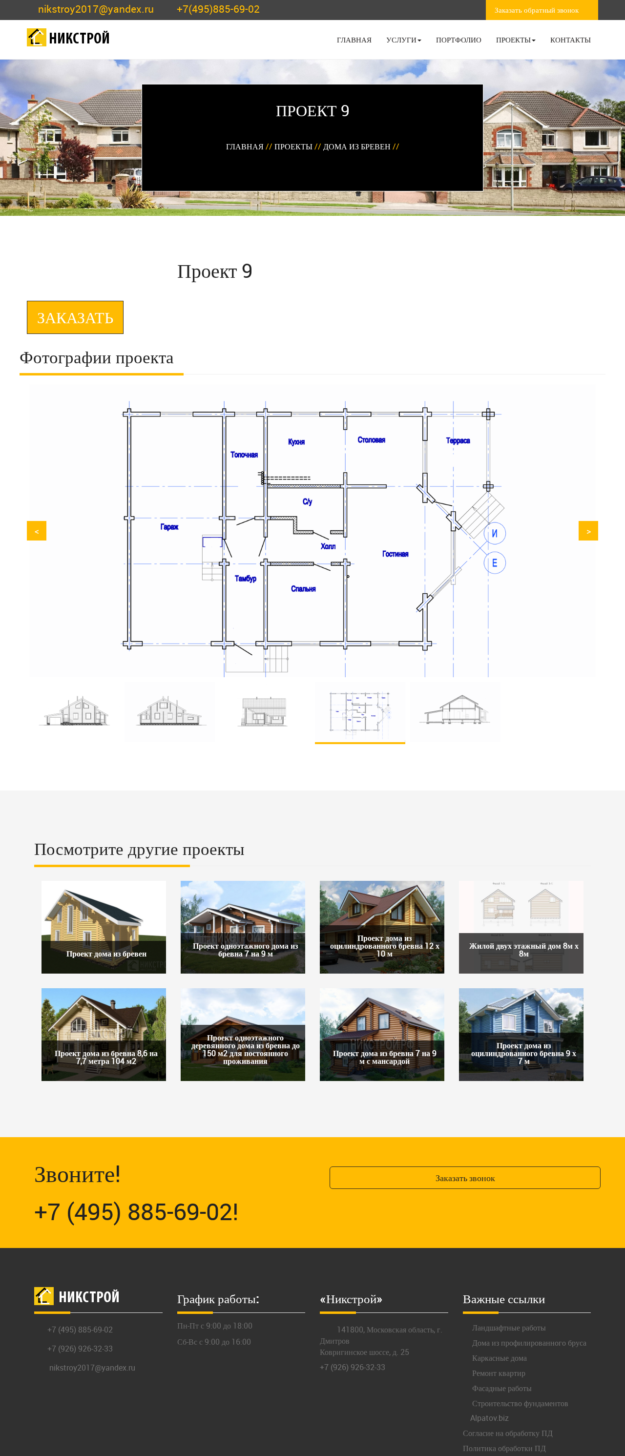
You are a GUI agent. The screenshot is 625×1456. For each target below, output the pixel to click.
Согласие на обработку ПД (508, 1433)
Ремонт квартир (497, 1373)
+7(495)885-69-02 (218, 9)
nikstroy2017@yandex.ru (96, 9)
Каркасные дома (498, 1357)
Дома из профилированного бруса (528, 1342)
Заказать (75, 317)
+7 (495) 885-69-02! (136, 1211)
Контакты (570, 39)
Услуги (401, 39)
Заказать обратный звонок (537, 10)
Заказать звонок (465, 1178)
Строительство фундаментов (519, 1403)
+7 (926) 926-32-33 (80, 1348)
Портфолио (458, 39)
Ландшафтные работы (508, 1327)
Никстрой (79, 39)
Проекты (513, 39)
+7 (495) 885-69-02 (80, 1329)
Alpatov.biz (489, 1418)
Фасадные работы (501, 1388)
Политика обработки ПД (504, 1448)
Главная (354, 39)
